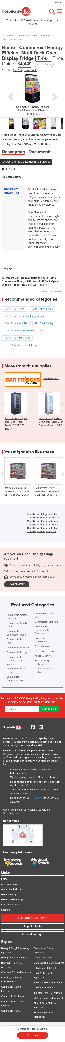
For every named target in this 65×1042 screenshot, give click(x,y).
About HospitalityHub (12, 889)
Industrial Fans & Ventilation (48, 993)
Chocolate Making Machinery (16, 972)
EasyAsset (38, 797)
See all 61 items (51, 378)
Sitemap (5, 909)
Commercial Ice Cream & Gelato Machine (15, 661)
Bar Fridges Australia (25, 70)
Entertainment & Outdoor (46, 968)
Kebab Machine (43, 655)
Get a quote (32, 1035)
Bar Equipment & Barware (14, 957)
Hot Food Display (44, 651)
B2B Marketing (8, 894)
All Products (8, 35)
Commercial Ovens (43, 957)
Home (4, 879)
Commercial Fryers (10, 1010)
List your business (32, 918)
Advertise (58, 2)
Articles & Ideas (9, 884)
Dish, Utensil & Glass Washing (49, 962)
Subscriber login (32, 934)
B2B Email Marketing (12, 899)
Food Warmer (42, 646)
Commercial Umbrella (46, 621)
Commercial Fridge (16, 652)
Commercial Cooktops (12, 996)
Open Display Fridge (12, 39)
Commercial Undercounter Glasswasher (42, 630)
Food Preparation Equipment (48, 982)
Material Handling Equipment (48, 998)
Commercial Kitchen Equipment (33, 35)
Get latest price (44, 64)
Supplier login (33, 926)
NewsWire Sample (10, 904)
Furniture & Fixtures (43, 987)
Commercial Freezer (17, 647)
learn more (16, 584)
